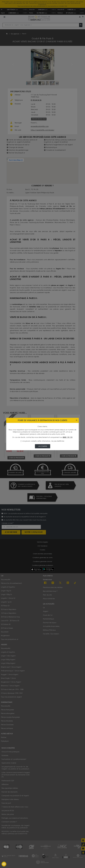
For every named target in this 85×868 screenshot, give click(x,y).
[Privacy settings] (4, 864)
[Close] (76, 420)
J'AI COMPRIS (42, 446)
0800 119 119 (67, 437)
